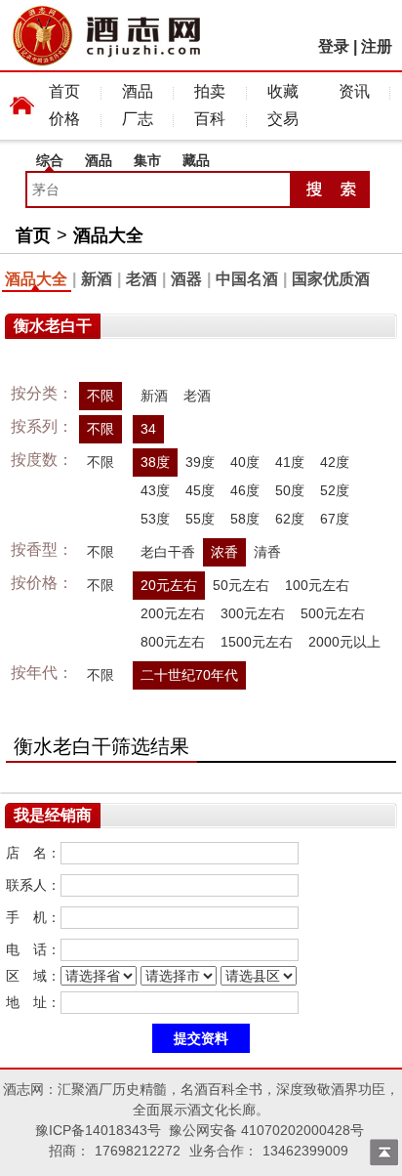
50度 (289, 490)
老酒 (141, 279)
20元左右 (169, 585)
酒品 (137, 91)
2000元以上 (344, 642)
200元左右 (173, 613)
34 (148, 429)
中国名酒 (247, 279)
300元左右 (253, 613)
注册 (376, 46)
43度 (155, 490)
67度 (334, 518)
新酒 (96, 279)
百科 (209, 118)
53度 (155, 518)
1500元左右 (257, 642)
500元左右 (333, 613)
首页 (64, 91)
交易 (283, 118)
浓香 (224, 552)
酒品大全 (108, 235)
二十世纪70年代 (189, 675)
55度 (200, 518)
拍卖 (209, 91)
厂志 (137, 118)
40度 (245, 462)
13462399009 (305, 1150)
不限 (100, 395)
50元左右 (241, 585)
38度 (155, 462)
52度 (334, 490)
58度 (245, 518)
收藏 (283, 91)
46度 (245, 490)
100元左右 (317, 585)
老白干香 (168, 552)
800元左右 (173, 642)
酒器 (186, 279)
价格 (64, 118)
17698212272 (138, 1150)
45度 (200, 490)
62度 (289, 518)
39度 (200, 462)
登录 (333, 46)
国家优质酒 (331, 279)
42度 (334, 462)
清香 (267, 552)
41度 (289, 462)
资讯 (354, 91)
